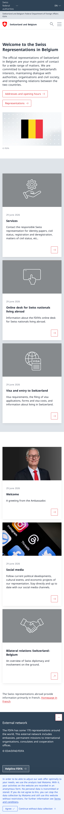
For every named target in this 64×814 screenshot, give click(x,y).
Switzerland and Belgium (23, 24)
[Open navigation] (59, 24)
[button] (58, 717)
